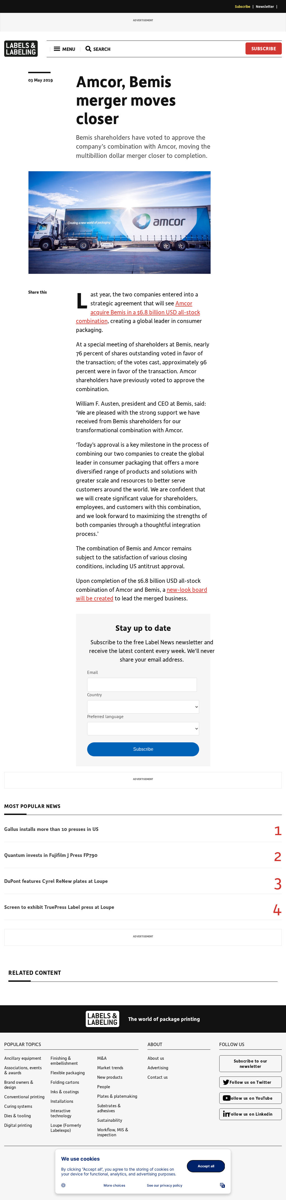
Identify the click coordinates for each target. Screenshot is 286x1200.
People (103, 1086)
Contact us (157, 1077)
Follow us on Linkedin (250, 1114)
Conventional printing (24, 1096)
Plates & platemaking (117, 1096)
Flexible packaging (68, 1072)
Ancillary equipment (22, 1058)
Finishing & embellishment (64, 1060)
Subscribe (242, 6)
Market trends (110, 1067)
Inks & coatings (65, 1091)
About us (155, 1058)
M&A (102, 1058)
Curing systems (18, 1106)
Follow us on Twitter (250, 1082)
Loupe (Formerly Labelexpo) (66, 1127)
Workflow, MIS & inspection (112, 1132)
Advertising (157, 1067)
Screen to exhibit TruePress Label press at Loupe (59, 907)
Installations (62, 1101)
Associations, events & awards (23, 1070)
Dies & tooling (17, 1115)
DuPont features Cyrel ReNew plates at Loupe (56, 881)
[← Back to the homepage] (21, 55)
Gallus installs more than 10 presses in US (51, 829)
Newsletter (265, 6)
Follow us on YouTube (250, 1098)
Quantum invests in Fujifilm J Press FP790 (50, 855)
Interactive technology (61, 1113)
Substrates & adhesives (109, 1108)
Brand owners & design (18, 1084)
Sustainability (109, 1120)
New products (109, 1077)
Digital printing (18, 1125)
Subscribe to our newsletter (250, 1063)
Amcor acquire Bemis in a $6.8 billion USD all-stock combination (138, 312)
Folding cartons (65, 1082)
